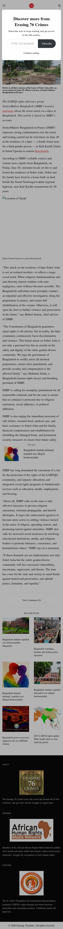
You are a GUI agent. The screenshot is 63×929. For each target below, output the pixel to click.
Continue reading (31, 52)
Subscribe (47, 43)
